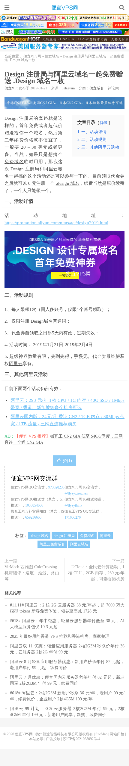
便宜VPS (11, 88)
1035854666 (34, 505)
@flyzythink (73, 505)
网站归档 (117, 734)
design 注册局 (64, 536)
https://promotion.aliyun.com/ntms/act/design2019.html (56, 222)
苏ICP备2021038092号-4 (81, 739)
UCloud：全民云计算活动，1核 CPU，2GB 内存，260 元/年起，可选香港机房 (96, 573)
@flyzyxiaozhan (76, 493)
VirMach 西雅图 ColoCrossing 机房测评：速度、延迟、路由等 (31, 573)
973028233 (56, 487)
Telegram (68, 88)
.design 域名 (68, 183)
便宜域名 (52, 56)
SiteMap (101, 734)
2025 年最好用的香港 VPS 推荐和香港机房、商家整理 (60, 636)
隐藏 (103, 123)
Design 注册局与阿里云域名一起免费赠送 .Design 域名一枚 (63, 77)
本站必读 (36, 739)
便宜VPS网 (65, 8)
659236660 (33, 517)
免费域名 (14, 161)
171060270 (72, 517)
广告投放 (53, 739)
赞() (67, 460)
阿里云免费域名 (52, 544)
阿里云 (15, 363)
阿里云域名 (79, 544)
